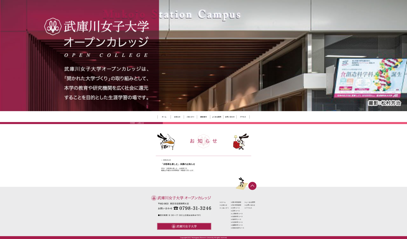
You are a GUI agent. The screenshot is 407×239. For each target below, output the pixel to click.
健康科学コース (237, 225)
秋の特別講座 (236, 205)
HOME (132, 123)
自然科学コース (237, 216)
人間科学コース (237, 213)
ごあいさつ (225, 208)
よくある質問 (250, 202)
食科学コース (236, 219)
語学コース (236, 211)
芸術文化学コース (238, 228)
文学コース (236, 208)
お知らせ (224, 205)
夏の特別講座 (236, 202)
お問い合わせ (250, 205)
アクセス (249, 208)
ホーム (223, 202)
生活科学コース (237, 222)
